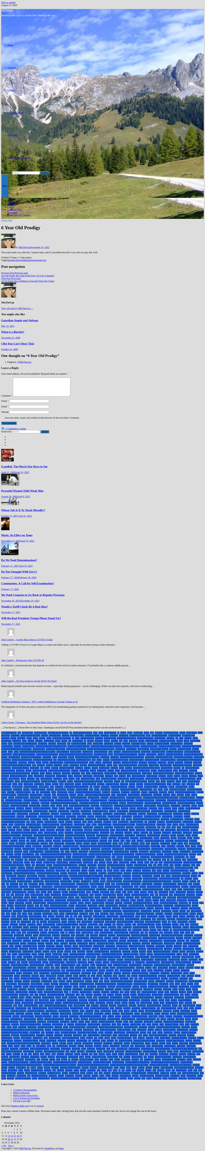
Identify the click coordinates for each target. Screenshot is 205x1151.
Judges (64, 919)
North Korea (174, 959)
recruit (65, 997)
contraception (63, 819)
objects (91, 962)
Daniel (19, 830)
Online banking (68, 965)
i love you (183, 903)
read (104, 994)
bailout (47, 767)
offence (106, 962)
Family (39, 862)
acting (29, 738)
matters (115, 938)
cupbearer (108, 827)
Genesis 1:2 (86, 881)
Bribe (14, 784)
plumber (52, 978)
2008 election (110, 732)
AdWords (16, 740)
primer (26, 986)
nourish (184, 959)
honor (92, 900)
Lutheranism (7, 935)
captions (50, 789)
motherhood (28, 951)
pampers (92, 967)
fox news (186, 873)
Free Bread (11, 876)
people (19, 973)
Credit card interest (50, 824)
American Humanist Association (16, 749)
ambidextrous (176, 743)
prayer (107, 981)
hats (12, 894)
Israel (30, 913)
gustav (118, 892)
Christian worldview (145, 800)
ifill (41, 905)
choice (194, 794)
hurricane (109, 903)
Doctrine (57, 840)
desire (188, 835)
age (69, 740)
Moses (198, 948)
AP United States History (125, 754)
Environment (28, 854)
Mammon (80, 935)
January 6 (83, 913)
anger (10, 751)
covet (114, 821)
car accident (60, 789)
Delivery (144, 832)
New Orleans (128, 957)
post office (36, 981)
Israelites (37, 913)
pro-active (91, 986)
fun (8, 878)
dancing (11, 830)
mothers (38, 951)
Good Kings (35, 886)
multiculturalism (101, 951)
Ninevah (72, 959)
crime (88, 824)
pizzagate (107, 975)
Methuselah (82, 943)
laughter (108, 924)
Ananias (173, 749)
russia (86, 1008)
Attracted (142, 762)
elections (182, 848)
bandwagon (104, 767)
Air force (99, 740)
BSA (61, 784)
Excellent (41, 859)
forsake (63, 873)
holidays (121, 897)
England (10, 854)
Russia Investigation (99, 1008)
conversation (103, 819)
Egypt (193, 846)
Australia (188, 762)
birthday (162, 776)
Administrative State (126, 738)
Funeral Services (92, 878)
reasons (194, 994)
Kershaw (5, 921)
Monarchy (23, 948)
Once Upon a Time (20, 965)
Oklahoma (140, 962)
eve (187, 857)
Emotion (134, 851)
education (171, 846)
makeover (65, 935)
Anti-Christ (6, 754)
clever (200, 805)
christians (35, 803)
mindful (18, 946)
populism (183, 978)
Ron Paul (141, 1005)
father (115, 862)
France (194, 873)
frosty (168, 876)
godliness (157, 884)
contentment (35, 819)
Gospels (185, 886)
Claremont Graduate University (128, 805)
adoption (170, 738)
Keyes (13, 921)
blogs (65, 778)
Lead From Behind (146, 924)
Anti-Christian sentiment (23, 754)
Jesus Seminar (35, 916)
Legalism (34, 927)
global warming (67, 884)
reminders (29, 1000)
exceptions (51, 859)
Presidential (153, 984)
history (71, 897)
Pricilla (190, 984)
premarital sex (181, 981)
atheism (31, 762)
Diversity (181, 838)
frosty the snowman (180, 876)
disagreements (93, 838)
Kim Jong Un (54, 921)
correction (189, 819)
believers (57, 773)
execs (59, 859)
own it (40, 967)
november (193, 959)
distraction (165, 838)
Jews (44, 916)
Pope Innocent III (152, 978)
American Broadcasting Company (106, 746)
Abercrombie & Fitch (30, 735)
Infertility (116, 908)
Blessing (31, 778)
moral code (123, 948)
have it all (19, 894)
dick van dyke (19, 838)
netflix (19, 957)
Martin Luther (22, 938)
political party (75, 978)
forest (192, 870)
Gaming (127, 878)
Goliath (196, 884)
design (173, 835)
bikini (70, 776)
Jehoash (119, 913)
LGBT (152, 927)
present (46, 984)
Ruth (112, 1008)
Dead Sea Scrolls (101, 830)
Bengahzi (66, 773)
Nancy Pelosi (24, 954)
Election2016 (131, 848)
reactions (97, 994)
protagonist (88, 989)
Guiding (95, 892)
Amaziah (126, 743)
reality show (157, 994)
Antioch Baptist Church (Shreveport (76, 754)
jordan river (152, 916)
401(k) (123, 732)
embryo (74, 851)
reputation (145, 1000)
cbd (37, 792)
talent (18, 260)
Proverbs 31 (137, 989)
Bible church (97, 773)
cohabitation (107, 808)
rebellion (14, 997)
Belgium (35, 773)
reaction (89, 994)
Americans (120, 749)
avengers (41, 765)
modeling (150, 946)
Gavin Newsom (8, 881)
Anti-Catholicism (192, 751)
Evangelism (179, 857)
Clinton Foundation (41, 808)
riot (194, 1002)
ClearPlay (185, 805)
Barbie (28, 770)
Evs (26, 859)
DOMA (140, 840)
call (91, 786)
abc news (5, 735)
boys (157, 781)
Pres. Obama (36, 984)
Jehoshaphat (129, 913)
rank (31, 994)
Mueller (89, 951)
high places (6, 897)
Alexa (186, 740)
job (71, 916)
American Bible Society (78, 746)
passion (181, 967)
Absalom (114, 735)
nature (179, 954)
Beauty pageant (165, 770)
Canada (139, 786)
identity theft (20, 905)
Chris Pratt (46, 797)
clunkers (78, 808)
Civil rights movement (79, 805)
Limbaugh (137, 930)
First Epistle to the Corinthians (30, 870)
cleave (194, 805)
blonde (71, 778)
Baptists (177, 767)
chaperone (153, 792)
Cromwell (161, 824)
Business (176, 784)
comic (174, 808)
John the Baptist (126, 916)
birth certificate (138, 776)
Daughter (50, 830)
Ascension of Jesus (66, 759)
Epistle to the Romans (145, 854)
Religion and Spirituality (142, 997)
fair (171, 859)
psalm (175, 989)
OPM (92, 965)
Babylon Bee (166, 765)
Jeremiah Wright (181, 913)
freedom (42, 876)
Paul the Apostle (73, 970)
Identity (10, 905)
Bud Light (69, 784)
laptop (39, 924)
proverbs (126, 989)
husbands (127, 903)
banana (94, 767)
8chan (146, 732)
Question (105, 992)
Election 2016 (42, 848)
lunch (187, 932)
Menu (4, 186)
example (32, 859)
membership (133, 940)
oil (133, 962)
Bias (83, 773)
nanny (34, 954)
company (54, 813)
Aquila (71, 757)
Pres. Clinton (24, 984)
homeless (11, 900)
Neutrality (27, 957)
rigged (156, 1002)
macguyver (19, 935)
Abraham (104, 735)
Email (5, 406)
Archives (11, 67)
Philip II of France (140, 973)
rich (138, 1002)
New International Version (72, 957)
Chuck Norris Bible (109, 803)
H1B (124, 892)
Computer (97, 813)
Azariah (83, 765)
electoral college (194, 848)
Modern (169, 946)
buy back (190, 784)
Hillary (34, 897)
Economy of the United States (136, 846)
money (41, 948)
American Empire (131, 746)
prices (183, 984)
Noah (93, 959)
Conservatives (114, 816)
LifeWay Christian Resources (89, 930)
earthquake (165, 843)
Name (5, 401)
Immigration (81, 905)
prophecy (40, 989)
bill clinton (88, 776)
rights (181, 1002)
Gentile (95, 881)
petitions (109, 973)
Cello (53, 792)
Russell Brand (76, 1008)
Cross (169, 824)
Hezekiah (190, 894)
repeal (52, 1000)
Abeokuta (15, 735)
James (62, 913)
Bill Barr (78, 776)
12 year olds (27, 732)
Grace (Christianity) (86, 889)
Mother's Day (15, 951)
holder (97, 897)
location (43, 932)
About (10, 45)
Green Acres (189, 889)
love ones (168, 932)
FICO (166, 865)
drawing (44, 843)
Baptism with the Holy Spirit (146, 767)
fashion (102, 862)
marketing (188, 935)
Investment (166, 911)
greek (179, 889)
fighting (178, 865)
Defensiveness (50, 832)
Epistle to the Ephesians (123, 854)
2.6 (70, 732)
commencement (40, 811)
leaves (4, 927)
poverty (61, 981)
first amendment (118, 867)
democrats (90, 835)
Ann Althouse (62, 751)
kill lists (43, 921)
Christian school (81, 800)
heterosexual (179, 894)
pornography (7, 981)
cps (145, 821)
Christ (54, 797)
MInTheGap (7, 10)
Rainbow (197, 992)
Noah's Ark (101, 959)
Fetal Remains (140, 865)
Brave (178, 781)
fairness (177, 859)
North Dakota (160, 959)
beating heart (144, 770)
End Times (167, 851)
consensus (81, 816)
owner (47, 967)
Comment (6, 395)
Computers (107, 813)
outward (190, 965)
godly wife (182, 884)
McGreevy (17, 940)
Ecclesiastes (194, 843)
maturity (179, 938)
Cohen (117, 808)
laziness (128, 924)
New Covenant (52, 957)
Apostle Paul (14, 757)
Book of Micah (152, 778)
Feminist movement (116, 865)
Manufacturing (123, 935)
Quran (133, 992)
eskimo (4, 857)
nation (66, 954)
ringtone (188, 1002)
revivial (131, 1002)
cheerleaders (62, 794)
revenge (110, 1002)
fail (168, 859)
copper (129, 819)
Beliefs (48, 773)
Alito (10, 743)
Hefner (120, 894)
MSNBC (81, 951)
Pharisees (126, 973)
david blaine (77, 830)
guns (112, 892)
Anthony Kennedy (175, 751)
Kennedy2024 (183, 919)
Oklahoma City (153, 962)
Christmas (45, 803)
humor (81, 903)
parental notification (125, 967)
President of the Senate (105, 984)
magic (35, 935)
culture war (88, 827)
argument (114, 757)
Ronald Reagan (154, 1005)
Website (5, 412)
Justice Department (103, 919)
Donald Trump (181, 840)
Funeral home (76, 878)
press (171, 984)
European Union (131, 857)
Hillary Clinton (45, 897)
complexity (86, 813)
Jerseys (200, 913)
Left (10, 927)
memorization (169, 940)
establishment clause (31, 857)
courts (90, 821)
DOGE (116, 840)
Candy (171, 786)
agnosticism (77, 740)
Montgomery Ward (109, 948)
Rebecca (5, 997)
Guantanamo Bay (77, 892)
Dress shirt (70, 843)
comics (181, 808)
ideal (201, 903)
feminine (82, 865)
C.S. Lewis (43, 786)
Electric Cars (7, 851)
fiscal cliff (50, 870)
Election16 (106, 848)
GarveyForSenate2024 (169, 878)
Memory (181, 940)
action (35, 738)
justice (90, 919)
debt (162, 830)
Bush (169, 784)
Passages (173, 967)
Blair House (14, 778)
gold (190, 884)
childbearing (146, 794)
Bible (88, 773)
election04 (64, 848)
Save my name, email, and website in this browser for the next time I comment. (42, 417)
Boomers (62, 781)
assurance (22, 762)
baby (115, 765)
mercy (56, 943)
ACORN (21, 738)
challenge (125, 792)
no (88, 959)
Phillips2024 (176, 973)
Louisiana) (153, 932)
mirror (75, 946)
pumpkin (32, 992)
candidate (163, 786)
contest (45, 819)
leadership (166, 924)
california (59, 786)
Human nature (39, 903)
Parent (113, 967)
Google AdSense (113, 886)
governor (62, 889)
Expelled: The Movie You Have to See (24, 466)
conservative (101, 816)
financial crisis (41, 867)
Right (162, 1002)
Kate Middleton (132, 919)
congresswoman (45, 816)
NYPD (24, 962)
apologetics (151, 754)
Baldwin (79, 767)
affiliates (39, 740)
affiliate (30, 740)
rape (36, 994)
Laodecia (31, 924)
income (194, 905)
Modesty (178, 946)
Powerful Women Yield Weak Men (22, 490)
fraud (200, 873)
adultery (188, 738)
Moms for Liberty (9, 948)
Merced (41, 943)
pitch (93, 975)
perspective (75, 973)
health (47, 894)
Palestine (64, 967)
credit (11, 824)
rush (29, 1008)
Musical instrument (162, 951)
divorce (22, 840)
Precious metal (140, 981)
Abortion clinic (77, 735)
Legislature (65, 927)
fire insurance (74, 867)
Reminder (19, 1000)
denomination (102, 835)
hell (156, 894)
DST (120, 843)
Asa (55, 759)
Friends (156, 876)
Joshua (168, 916)
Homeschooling (35, 900)
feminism (101, 865)
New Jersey (90, 957)
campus (131, 786)
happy (172, 892)
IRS (3, 913)
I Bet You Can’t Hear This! (17, 343)
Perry (35, 973)
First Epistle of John (184, 867)
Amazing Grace (138, 743)
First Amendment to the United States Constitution (150, 867)
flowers (99, 870)
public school (21, 992)
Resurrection (27, 1002)
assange (106, 759)
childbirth (157, 794)
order (109, 965)
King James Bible (125, 921)
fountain (127, 873)
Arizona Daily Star (164, 757)
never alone (38, 957)
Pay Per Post (92, 970)
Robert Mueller (31, 1005)
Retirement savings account (76, 1002)
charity (171, 792)
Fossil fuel (72, 873)
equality (192, 854)
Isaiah (14, 913)
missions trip (122, 946)
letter (119, 927)
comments (75, 811)
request (154, 1000)
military (4, 946)
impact (101, 905)
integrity (184, 908)
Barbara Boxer (8, 770)
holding (104, 897)
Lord (96, 932)
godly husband (170, 884)
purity (40, 992)
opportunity (101, 965)
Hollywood (145, 897)
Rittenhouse (6, 1005)
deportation (129, 835)
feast (160, 862)
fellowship (40, 865)
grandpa (111, 889)
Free (3, 876)
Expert (108, 859)
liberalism (167, 927)
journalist (190, 916)
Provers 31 (148, 989)
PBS (117, 970)
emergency (83, 851)
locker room (53, 932)
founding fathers (115, 873)
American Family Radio (169, 746)
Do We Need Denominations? (19, 560)
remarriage (168, 997)
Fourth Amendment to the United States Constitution (156, 873)
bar (182, 767)
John (80, 916)
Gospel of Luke (154, 886)
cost (28, 821)
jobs (75, 916)
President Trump (125, 984)
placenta (122, 975)
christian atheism (117, 797)
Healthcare (83, 894)
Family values (75, 862)
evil (12, 859)
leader (158, 924)
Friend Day (147, 876)
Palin (71, 967)
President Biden (86, 984)
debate (132, 830)
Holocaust (156, 897)
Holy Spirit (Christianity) (188, 897)
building (101, 784)
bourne (117, 781)
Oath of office (35, 962)
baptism (128, 767)
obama (45, 962)
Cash (165, 789)
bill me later (98, 776)
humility (73, 903)
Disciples (112, 838)
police (65, 978)
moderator (160, 946)
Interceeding (194, 908)
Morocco (168, 948)
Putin (66, 992)
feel (33, 865)
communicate (184, 811)
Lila (129, 930)
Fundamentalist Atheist (51, 878)
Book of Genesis (109, 778)
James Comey (71, 913)
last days (83, 924)
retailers (58, 1002)
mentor (23, 943)
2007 (95, 732)
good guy (23, 886)
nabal (3, 954)
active (49, 738)
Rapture (42, 994)
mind (11, 946)
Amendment (7, 746)
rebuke (28, 997)
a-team (182, 732)
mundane (126, 951)
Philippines (154, 973)
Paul (63, 970)
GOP (136, 886)
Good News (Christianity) (65, 886)
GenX (103, 881)
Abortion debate (92, 735)
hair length (163, 892)
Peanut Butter (125, 970)
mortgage (177, 948)
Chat (54, 794)
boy (123, 781)
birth (129, 776)
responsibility (7, 1002)
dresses (79, 843)
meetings (87, 940)
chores (4, 797)
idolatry (30, 905)
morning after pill (155, 948)
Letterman (127, 927)
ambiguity (188, 743)
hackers (143, 892)
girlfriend (14, 884)
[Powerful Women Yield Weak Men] (10, 485)
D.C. (173, 827)
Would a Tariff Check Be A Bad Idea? (24, 606)
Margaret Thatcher (139, 935)
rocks (70, 1005)
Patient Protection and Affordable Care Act (40, 970)
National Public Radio (111, 954)
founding (102, 873)
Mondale (33, 948)
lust (192, 932)
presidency (64, 984)
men (187, 940)
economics (47, 846)
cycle (168, 827)
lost (146, 932)
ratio (82, 994)
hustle (156, 903)
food (154, 870)
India (11, 908)
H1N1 (130, 892)
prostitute (67, 989)
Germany (176, 881)
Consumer (178, 816)
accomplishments (159, 735)
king (79, 921)
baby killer (143, 765)
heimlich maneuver (140, 894)
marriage (198, 935)
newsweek (6, 959)
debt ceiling (170, 830)
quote (127, 992)
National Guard (93, 954)
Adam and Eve (87, 738)
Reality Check (144, 994)
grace (73, 889)
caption (26, 789)
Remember (179, 997)
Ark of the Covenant (183, 757)
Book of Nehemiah (169, 778)
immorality (92, 905)
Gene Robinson (51, 881)
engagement (185, 851)
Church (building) (135, 803)
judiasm (71, 919)
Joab (67, 916)
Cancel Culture (151, 786)
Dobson (41, 840)
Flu (104, 870)
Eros (199, 854)
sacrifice (127, 1008)
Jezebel (51, 916)
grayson (119, 889)
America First (28, 746)
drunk (115, 843)
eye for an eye (140, 859)
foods (159, 870)
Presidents (164, 984)
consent (90, 816)
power (69, 981)
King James (110, 921)
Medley (79, 940)
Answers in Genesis (131, 751)
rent (36, 1000)
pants (98, 967)
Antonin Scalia (100, 754)
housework (193, 900)
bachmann (6, 767)
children (166, 794)
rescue (161, 1000)
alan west (133, 740)
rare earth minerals (55, 994)
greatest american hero (152, 889)
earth (147, 843)
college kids (142, 808)
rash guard (70, 994)
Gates (195, 878)
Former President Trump (47, 873)
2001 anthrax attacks (82, 732)
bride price (28, 784)
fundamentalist (33, 878)
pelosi (143, 970)
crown (182, 824)
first (108, 867)
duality (127, 843)
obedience (82, 962)
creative (198, 821)
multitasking (115, 951)
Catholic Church (23, 792)
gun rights (104, 892)
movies (60, 951)
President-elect (140, 984)
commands (6, 811)
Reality (133, 994)
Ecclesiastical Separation (12, 846)
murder (134, 951)
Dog (110, 840)
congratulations (8, 816)
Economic (37, 846)
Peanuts (136, 970)
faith (184, 859)
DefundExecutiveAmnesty (86, 832)
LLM (13, 932)
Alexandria (195, 740)
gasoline (188, 878)
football (166, 870)
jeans (97, 913)
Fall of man (18, 862)
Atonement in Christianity (76, 762)
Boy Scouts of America (136, 781)
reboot (22, 997)
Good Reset (84, 886)
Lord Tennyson (121, 932)
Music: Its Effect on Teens (16, 535)
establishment (15, 857)
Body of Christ (88, 778)
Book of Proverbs (187, 778)
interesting (17, 911)
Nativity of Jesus (131, 954)
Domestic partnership (154, 840)
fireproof (102, 867)
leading (175, 924)
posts (55, 981)
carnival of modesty (129, 789)
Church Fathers (169, 803)
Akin (125, 740)
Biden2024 (50, 776)
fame (33, 862)
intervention (78, 911)
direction (69, 838)
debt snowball (183, 830)
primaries (17, 986)
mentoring (32, 943)
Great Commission (133, 889)
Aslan (99, 759)
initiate (167, 908)
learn (187, 924)
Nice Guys (42, 959)
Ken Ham (161, 919)
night (65, 959)
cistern (59, 805)
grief (38, 892)
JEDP (112, 913)
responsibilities (185, 1000)
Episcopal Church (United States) (56, 854)
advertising (6, 740)
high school (17, 897)
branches (170, 781)
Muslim (175, 951)
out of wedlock (178, 965)
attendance (107, 762)
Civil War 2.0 (106, 805)
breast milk (6, 784)
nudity (4, 962)
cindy (52, 805)
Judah (25, 919)
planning (162, 975)
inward (175, 911)
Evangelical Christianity (162, 857)
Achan (13, 738)
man (87, 935)
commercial (85, 811)
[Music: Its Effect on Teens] (5, 529)
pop (136, 978)
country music (50, 821)
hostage (148, 900)
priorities (59, 986)
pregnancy (160, 981)
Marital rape (154, 935)
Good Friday (13, 886)
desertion (165, 835)
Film (193, 865)
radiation (174, 992)
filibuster (186, 865)
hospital (140, 900)
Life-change (69, 930)
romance (95, 1005)
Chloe (187, 794)
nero (14, 957)
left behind (17, 927)
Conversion (114, 819)
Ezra (150, 859)
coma (160, 808)
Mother (4, 951)
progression (183, 986)
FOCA (116, 870)
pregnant (170, 981)
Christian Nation (46, 800)
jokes (137, 916)
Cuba (9, 827)
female (49, 865)
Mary (40, 938)
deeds (40, 832)
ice (189, 903)
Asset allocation (136, 759)
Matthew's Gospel (166, 938)
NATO (142, 954)
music (31, 260)
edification (155, 846)
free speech (32, 876)
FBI (152, 862)
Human (28, 903)
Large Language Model (67, 924)
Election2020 (144, 848)
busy (183, 784)
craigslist (152, 821)
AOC (110, 754)
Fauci (146, 862)
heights (127, 894)
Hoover (111, 900)
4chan (130, 732)
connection (71, 816)
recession (36, 997)
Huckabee (19, 903)
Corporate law (177, 819)
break (184, 781)
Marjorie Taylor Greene (172, 935)
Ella (62, 851)
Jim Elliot (59, 916)
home (3, 900)
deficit (61, 832)
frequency (136, 876)
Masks (57, 938)
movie (53, 951)
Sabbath (118, 1008)
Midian (179, 943)
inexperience (95, 908)
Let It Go (112, 927)
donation (193, 840)
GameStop (118, 878)
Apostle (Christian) (174, 754)
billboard (109, 776)
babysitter (197, 765)
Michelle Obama (123, 943)
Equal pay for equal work (176, 854)
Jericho (192, 913)
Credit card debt (33, 824)
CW (163, 827)
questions (114, 992)
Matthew (123, 938)
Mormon (142, 948)
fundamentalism (17, 878)
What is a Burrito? (12, 332)
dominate (169, 840)
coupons (77, 821)
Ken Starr (171, 919)
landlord (5, 924)
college (132, 808)
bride (20, 784)
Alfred (4, 743)
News (197, 957)
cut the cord (150, 827)
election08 (75, 848)
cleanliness (175, 805)
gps (68, 889)
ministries (50, 946)
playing (42, 260)
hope (117, 900)
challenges (135, 792)
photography (7, 975)
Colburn (124, 808)
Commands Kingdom (22, 811)
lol (66, 932)
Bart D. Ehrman (39, 770)
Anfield (195, 749)
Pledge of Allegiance (30, 978)
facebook (156, 859)
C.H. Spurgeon (30, 786)
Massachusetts (96, 938)
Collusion (152, 808)
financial (30, 867)
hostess (155, 900)
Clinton (28, 808)
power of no (78, 981)
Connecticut (59, 816)
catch (3, 792)
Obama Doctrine (57, 962)
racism (161, 992)
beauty (154, 770)
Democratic (27, 835)
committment (157, 811)
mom (184, 946)
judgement (55, 919)
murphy (142, 951)
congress (20, 816)
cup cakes (98, 827)
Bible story (147, 773)
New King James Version (109, 957)
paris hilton (163, 967)
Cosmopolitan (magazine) (13, 821)
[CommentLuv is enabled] (15, 428)
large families (49, 924)
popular (164, 978)
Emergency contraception (101, 851)
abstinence (124, 735)
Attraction (152, 762)
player (197, 975)
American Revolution (76, 749)
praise (95, 981)
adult (181, 738)
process (135, 986)
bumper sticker (112, 784)
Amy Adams (143, 749)
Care (91, 789)
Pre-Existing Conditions (121, 981)
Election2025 (170, 848)
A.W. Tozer (191, 732)
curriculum (139, 827)
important (123, 905)
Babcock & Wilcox (97, 765)
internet (54, 911)
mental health (13, 943)
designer (181, 835)
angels (4, 751)
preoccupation (195, 981)
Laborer (192, 921)
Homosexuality (74, 900)
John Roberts (112, 916)
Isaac (8, 913)
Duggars (135, 843)
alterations (108, 743)
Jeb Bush (104, 913)
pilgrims (83, 975)
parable (105, 967)
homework (49, 900)
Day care (88, 830)
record (58, 997)
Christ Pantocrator (78, 797)
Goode (93, 886)
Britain (48, 784)
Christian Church (134, 797)
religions (159, 997)
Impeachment (111, 905)
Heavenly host (109, 894)
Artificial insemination (21, 759)
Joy (197, 916)
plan (129, 975)
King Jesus (139, 921)
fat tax (109, 862)
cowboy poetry (136, 821)
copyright (164, 819)
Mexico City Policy (105, 943)
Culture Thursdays (73, 827)
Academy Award (137, 735)
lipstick (165, 930)
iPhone (182, 911)
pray (101, 981)
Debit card (140, 830)
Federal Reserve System (12, 865)
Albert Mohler (151, 740)
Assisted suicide (152, 759)
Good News (47, 886)
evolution (19, 859)
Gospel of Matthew (171, 886)
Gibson (185, 881)
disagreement (79, 838)
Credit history (66, 824)
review (117, 1002)
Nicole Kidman (55, 959)
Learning (194, 924)
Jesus (13, 916)
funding (66, 878)
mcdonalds (6, 940)
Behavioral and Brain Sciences (15, 773)
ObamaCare (71, 962)
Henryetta (163, 894)
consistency (126, 816)
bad (42, 767)
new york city (187, 957)
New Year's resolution (160, 957)
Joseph (161, 916)
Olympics (196, 962)
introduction (146, 911)
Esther (68, 857)
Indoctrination (81, 908)
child (23, 260)
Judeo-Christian (36, 919)
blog (37, 778)
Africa (58, 740)
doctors (48, 840)
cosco (197, 819)
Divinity (14, 840)
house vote (171, 900)
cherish (80, 794)
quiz (122, 992)
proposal (58, 989)
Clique (54, 808)
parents (148, 967)
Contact (11, 90)
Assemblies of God (119, 759)
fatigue (140, 862)
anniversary (87, 751)
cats (33, 792)
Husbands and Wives (143, 903)
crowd (175, 824)
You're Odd (6, 220)
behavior (193, 770)
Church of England (19, 805)
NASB (48, 954)
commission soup (100, 811)
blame (23, 778)
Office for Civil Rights (120, 962)
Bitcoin (184, 776)
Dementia (166, 832)
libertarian (177, 927)
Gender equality (24, 881)
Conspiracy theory (152, 816)
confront (195, 813)
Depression (141, 835)
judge (47, 919)
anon (110, 751)
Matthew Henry (149, 938)
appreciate (62, 757)
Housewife (182, 900)
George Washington (132, 881)
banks (121, 767)
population (174, 978)
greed (173, 889)
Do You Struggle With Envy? (19, 571)
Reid (95, 997)
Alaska (141, 740)
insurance (175, 908)
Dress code (59, 843)
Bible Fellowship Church (129, 773)
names (15, 954)
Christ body (63, 797)
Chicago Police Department (97, 794)
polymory (124, 978)
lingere (145, 930)
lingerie (153, 930)
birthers (177, 776)
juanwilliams (16, 919)
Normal (120, 959)
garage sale (137, 878)
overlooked (6, 967)
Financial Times (56, 867)
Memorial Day (156, 940)
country (40, 821)
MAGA (28, 935)
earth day (155, 843)
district (173, 838)
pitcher (99, 975)
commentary (63, 811)
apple (54, 757)
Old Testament (168, 962)
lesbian (90, 927)
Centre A (106, 792)
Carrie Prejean (146, 789)
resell (167, 1000)
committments (170, 811)
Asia (94, 759)
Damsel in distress (190, 827)
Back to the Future (20, 767)
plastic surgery (174, 975)
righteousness (171, 1002)
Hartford (191, 892)
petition (100, 973)
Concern (142, 813)
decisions (5, 832)
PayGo (102, 970)
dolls (133, 840)
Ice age (195, 903)
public (188, 989)
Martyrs (33, 938)
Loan (18, 932)
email (67, 851)
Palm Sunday (81, 967)
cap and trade (181, 786)
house (162, 900)
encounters (144, 851)
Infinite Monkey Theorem (133, 908)
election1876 (118, 848)
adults (195, 738)
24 (118, 732)
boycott (151, 781)
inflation (150, 908)
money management (54, 948)
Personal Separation (59, 973)
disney (156, 838)
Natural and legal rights (165, 954)
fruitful (194, 876)
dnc (28, 840)
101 (19, 732)
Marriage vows (8, 938)
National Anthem (77, 954)
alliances (52, 743)
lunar (182, 932)
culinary (16, 827)
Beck (175, 770)
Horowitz (124, 900)
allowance (61, 743)
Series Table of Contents (18, 157)
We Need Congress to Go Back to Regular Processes (33, 595)
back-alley (34, 767)
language (14, 924)
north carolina (147, 959)
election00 (54, 848)
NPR (200, 959)
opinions (85, 965)
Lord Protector (106, 932)
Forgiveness (7, 873)
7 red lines (138, 732)
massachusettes (82, 938)
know (174, 921)
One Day (49, 965)
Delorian (157, 832)
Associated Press (168, 759)
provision (167, 989)
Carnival (115, 789)
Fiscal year (60, 870)
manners (112, 935)
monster (95, 948)
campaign (105, 786)
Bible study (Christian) (163, 773)
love (161, 932)
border (70, 781)
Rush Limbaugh (39, 1008)
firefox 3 (93, 867)
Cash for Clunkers (177, 789)
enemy (175, 851)
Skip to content (8, 2)
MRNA (67, 951)
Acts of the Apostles (61, 738)
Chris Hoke (35, 797)
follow (129, 870)
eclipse (28, 846)
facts (164, 859)
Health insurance (70, 894)
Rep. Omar (44, 1000)
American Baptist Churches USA (51, 746)
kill (37, 921)
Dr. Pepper (20, 843)
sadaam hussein (148, 1008)
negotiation (194, 954)
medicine (60, 940)
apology (161, 754)
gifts (3, 884)
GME (107, 884)
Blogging (57, 778)
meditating (70, 940)
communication (8, 813)
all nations (42, 743)
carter (160, 789)
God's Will (136, 884)
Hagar (151, 892)
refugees (82, 997)
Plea (11, 978)
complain (76, 813)
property (31, 989)
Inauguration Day (182, 905)
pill (88, 975)
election (18, 848)
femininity (92, 865)
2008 (100, 732)
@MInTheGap (24, 362)
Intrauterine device (131, 911)
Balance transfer (66, 767)
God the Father (123, 884)
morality (133, 948)
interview (88, 911)
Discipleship (123, 838)
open (78, 965)
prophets (49, 989)
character (163, 792)
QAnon (75, 992)
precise (151, 981)
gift (198, 881)
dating (42, 830)
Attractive (162, 762)
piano (36, 260)
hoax (77, 897)
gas (182, 878)
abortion (65, 735)
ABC (200, 732)
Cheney (72, 794)
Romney (132, 1005)
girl (7, 884)
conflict (186, 813)
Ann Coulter (76, 751)
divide (190, 838)
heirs (152, 894)
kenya (193, 919)
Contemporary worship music (15, 819)
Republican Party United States (113, 1000)
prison (75, 986)
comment (52, 811)
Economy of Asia (70, 846)
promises (22, 989)
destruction (6, 838)
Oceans (98, 962)
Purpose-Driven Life (53, 992)
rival (15, 1005)
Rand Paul (24, 994)
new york (176, 957)
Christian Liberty (187, 797)
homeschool (22, 900)
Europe (119, 857)
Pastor (197, 967)
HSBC (4, 903)
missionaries (99, 946)
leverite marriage (140, 927)
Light (106, 930)
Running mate (8, 1008)
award (66, 765)
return (92, 1002)
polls (106, 978)
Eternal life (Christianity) (83, 857)
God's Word (147, 884)
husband (119, 903)
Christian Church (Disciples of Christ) (160, 797)
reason (187, 994)
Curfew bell (119, 827)
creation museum (174, 821)
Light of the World (118, 930)
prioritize (68, 986)
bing (116, 776)
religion (126, 997)
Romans (112, 1005)
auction (170, 762)
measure (45, 940)
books (17, 781)
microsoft (145, 943)
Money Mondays (73, 948)
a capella (159, 732)
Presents (54, 984)
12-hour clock (40, 732)
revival (124, 1002)
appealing (46, 757)
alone (89, 743)
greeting (31, 892)
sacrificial (135, 1008)
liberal (159, 927)
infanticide (106, 908)
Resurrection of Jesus (44, 1002)
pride (196, 984)
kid (26, 260)
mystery (199, 951)
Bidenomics (61, 776)
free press (21, 876)
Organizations (135, 965)
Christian (104, 797)
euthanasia (145, 857)
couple (61, 821)
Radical (182, 992)
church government (186, 803)
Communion (22, 813)
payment (110, 970)
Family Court (49, 862)
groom (44, 892)
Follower (137, 870)
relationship (103, 997)
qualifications (85, 992)
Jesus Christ (22, 916)
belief (42, 773)
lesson (97, 927)
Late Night (93, 924)
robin (41, 1005)
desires (194, 835)
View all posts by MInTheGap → (17, 308)
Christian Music (30, 800)
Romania (103, 1005)
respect (173, 1000)
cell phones (45, 792)
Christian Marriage (14, 800)
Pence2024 (158, 970)
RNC (20, 1005)
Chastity (47, 794)
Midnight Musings (191, 943)
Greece (167, 889)
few (155, 865)
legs (78, 927)
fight (171, 865)
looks (78, 932)
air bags (90, 740)
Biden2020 (39, 776)
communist (34, 813)
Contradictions (77, 819)
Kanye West (118, 919)
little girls (5, 932)
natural (149, 954)
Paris (154, 967)
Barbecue (20, 770)
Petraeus (117, 973)
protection (99, 989)
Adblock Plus (110, 738)
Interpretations (65, 911)
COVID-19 (123, 821)
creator (4, 824)
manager (94, 935)
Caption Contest (38, 789)
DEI (112, 832)
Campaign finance (119, 786)
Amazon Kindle (161, 743)
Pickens (61, 975)
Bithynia (193, 776)
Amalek (117, 743)
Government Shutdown (46, 889)
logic (62, 932)
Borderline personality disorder (88, 781)
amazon (150, 743)
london (71, 932)
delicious (128, 832)
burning (139, 784)
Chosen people (22, 797)
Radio (189, 992)
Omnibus (5, 965)
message (64, 943)
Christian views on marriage (121, 800)
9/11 (152, 732)
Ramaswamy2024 (9, 994)
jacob (55, 913)
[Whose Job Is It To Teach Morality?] (10, 504)
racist (166, 992)
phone (186, 973)
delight (136, 832)
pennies (176, 970)
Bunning (124, 784)
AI (85, 740)
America (17, 746)
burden (132, 784)
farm (96, 862)
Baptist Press (167, 767)
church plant (35, 805)
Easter (174, 843)
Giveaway (33, 884)
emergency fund (121, 851)
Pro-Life (111, 986)
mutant (182, 951)
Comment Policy (15, 112)
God (113, 884)
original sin (147, 965)
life (50, 930)
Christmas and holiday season (64, 803)
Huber (11, 903)
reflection (72, 997)
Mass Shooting (67, 938)
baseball (75, 770)
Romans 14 (122, 1005)
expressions (117, 859)
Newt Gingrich (19, 959)
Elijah (26, 851)
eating (180, 843)
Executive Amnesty (72, 859)
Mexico (92, 943)
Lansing (22, 924)
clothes (61, 808)
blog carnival (46, 778)
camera (96, 786)
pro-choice (102, 986)
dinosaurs (48, 838)
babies (109, 765)
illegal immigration (59, 905)
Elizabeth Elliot (36, 851)
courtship (98, 821)
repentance (61, 1000)
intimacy (98, 911)
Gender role (38, 881)
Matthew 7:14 (135, 938)
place (115, 975)
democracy (177, 832)
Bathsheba (102, 770)
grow (49, 892)
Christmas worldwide (89, 803)
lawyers (120, 924)
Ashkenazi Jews (83, 759)
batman (110, 770)
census (71, 792)
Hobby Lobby (87, 897)
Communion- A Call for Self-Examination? (27, 583)
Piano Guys (51, 975)
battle (117, 770)
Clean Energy (163, 805)
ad (73, 738)
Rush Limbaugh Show (58, 1008)
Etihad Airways (103, 857)
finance (13, 867)
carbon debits (81, 789)
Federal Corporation (172, 862)
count (33, 821)
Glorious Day (82, 884)
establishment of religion (53, 857)
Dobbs (33, 840)
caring (97, 789)
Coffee (98, 808)
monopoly (86, 948)
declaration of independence (24, 832)
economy (57, 846)
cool (123, 819)
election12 (96, 848)
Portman (18, 981)
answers (117, 751)
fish (68, 870)
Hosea (133, 900)
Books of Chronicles (30, 781)
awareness (74, 765)
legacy (26, 927)
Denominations (116, 835)
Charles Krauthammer (185, 792)
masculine (48, 938)
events (192, 857)
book (97, 778)
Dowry (4, 843)
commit (112, 811)
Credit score (79, 824)
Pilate (75, 975)
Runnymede (21, 1008)
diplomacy (59, 838)
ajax (121, 740)
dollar (128, 840)
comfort (167, 808)
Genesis (76, 881)
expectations (88, 859)
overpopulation (19, 967)
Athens (45, 762)
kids (34, 921)
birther (170, 776)
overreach (32, 967)
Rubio (175, 1005)
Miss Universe (85, 946)
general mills (66, 881)
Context (53, 819)
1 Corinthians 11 (9, 732)
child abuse (121, 794)
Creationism (188, 821)
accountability (174, 735)
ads (176, 738)
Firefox (84, 867)
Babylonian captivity (182, 765)
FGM (160, 865)
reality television (171, 994)
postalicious (46, 981)
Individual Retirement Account (59, 908)
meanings (36, 940)
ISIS (19, 913)
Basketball (84, 770)
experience (99, 859)
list (171, 930)
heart (91, 894)
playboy (190, 975)
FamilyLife (88, 862)
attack (92, 762)
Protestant (109, 989)
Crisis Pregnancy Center (123, 824)
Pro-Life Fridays (124, 986)
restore (17, 1002)
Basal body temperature (59, 770)
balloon (87, 767)
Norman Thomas (132, 959)
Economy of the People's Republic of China (100, 846)
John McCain (99, 916)
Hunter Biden (98, 903)
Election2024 (157, 848)
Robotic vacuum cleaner (55, 1005)
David (68, 830)
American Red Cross (55, 749)
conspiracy (138, 816)
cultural (24, 827)
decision (194, 830)
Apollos (141, 754)
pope (140, 978)
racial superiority (149, 992)
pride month (7, 986)
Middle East (169, 943)
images (71, 905)
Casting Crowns (194, 789)
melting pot (112, 940)
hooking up (101, 900)
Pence (150, 970)
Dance (4, 830)
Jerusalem (6, 916)
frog (163, 876)
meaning (27, 940)
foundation (83, 873)
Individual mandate (35, 908)
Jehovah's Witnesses (145, 913)
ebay (186, 843)
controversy (90, 819)
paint (57, 967)
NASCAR (57, 954)
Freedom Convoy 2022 (57, 876)
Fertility (129, 865)
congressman (31, 816)
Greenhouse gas (19, 892)
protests (118, 989)
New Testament (142, 957)
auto (34, 765)
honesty (85, 900)
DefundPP (105, 832)
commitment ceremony (139, 811)
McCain (188, 938)
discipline (134, 838)
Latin (100, 924)
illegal (46, 905)
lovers (176, 932)
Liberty (185, 927)
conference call (165, 813)
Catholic (11, 792)
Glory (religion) (96, 884)
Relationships (116, 997)
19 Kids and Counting (58, 732)
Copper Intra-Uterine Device (146, 819)
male (73, 935)
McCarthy (197, 938)
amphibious (131, 749)
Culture (60, 827)
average (49, 765)
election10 (85, 848)
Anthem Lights (158, 751)
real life (126, 994)
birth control (152, 776)
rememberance (192, 997)
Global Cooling (52, 884)
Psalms (181, 989)
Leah (181, 924)
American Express (149, 746)
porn (190, 978)
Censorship (62, 792)
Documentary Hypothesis (86, 840)
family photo (62, 862)
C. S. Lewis (17, 786)
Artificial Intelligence (43, 759)
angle (16, 751)
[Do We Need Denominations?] (9, 554)
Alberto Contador (167, 740)
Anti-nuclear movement (47, 754)
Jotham (182, 916)
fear (156, 862)
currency (130, 827)
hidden (199, 894)
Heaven (98, 894)
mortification (188, 948)
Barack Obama (192, 767)
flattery (84, 870)
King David (87, 921)
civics (65, 805)
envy (37, 854)
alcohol (179, 740)
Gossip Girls (195, 886)
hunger (87, 903)
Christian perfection (64, 800)
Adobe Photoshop (145, 738)
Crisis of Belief (104, 824)
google (101, 886)
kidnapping (26, 921)
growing (57, 892)
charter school (36, 794)
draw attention (33, 843)
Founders (93, 873)
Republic (83, 1000)
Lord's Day (134, 932)
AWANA (57, 765)
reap (182, 994)
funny (103, 878)
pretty (177, 984)
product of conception (158, 986)
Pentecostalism (8, 973)
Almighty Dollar (78, 743)
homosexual (60, 900)
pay (83, 970)
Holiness (130, 897)
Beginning (183, 770)
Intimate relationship (112, 911)
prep (3, 984)
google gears (127, 886)
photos (17, 975)
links (159, 930)
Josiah (175, 916)
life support (57, 930)
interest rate (6, 911)
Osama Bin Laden (162, 965)
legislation (55, 927)
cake (52, 786)
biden (30, 776)
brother (55, 784)
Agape (64, 740)
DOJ (122, 840)
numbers (12, 962)
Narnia (41, 954)
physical (35, 975)
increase (5, 908)
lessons (103, 927)
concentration (119, 813)
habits (136, 892)
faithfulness (6, 862)
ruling (198, 1005)
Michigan (136, 943)
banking (114, 767)
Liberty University (29, 930)
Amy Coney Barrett (159, 749)
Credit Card (19, 824)
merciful (49, 943)
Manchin (103, 935)
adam (77, 738)
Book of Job (123, 778)
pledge (17, 978)
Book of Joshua (137, 778)
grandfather (101, 889)
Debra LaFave (153, 830)
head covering (37, 894)
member (122, 940)
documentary (68, 840)
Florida (91, 870)
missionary (110, 946)
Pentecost (185, 970)
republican (93, 1000)
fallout (27, 862)
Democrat (187, 832)
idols (37, 905)
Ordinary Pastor (120, 965)
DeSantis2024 (153, 835)
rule (180, 1005)
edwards (180, 846)
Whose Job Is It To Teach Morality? (23, 510)
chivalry (180, 794)
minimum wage (29, 946)
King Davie (98, 921)
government (29, 889)
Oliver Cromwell (183, 962)
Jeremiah (168, 913)
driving (86, 843)
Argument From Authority (131, 757)
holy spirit (171, 897)
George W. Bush (114, 881)
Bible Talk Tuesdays (184, 773)
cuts (159, 827)
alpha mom (98, 743)
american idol (38, 749)
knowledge (182, 921)
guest (88, 892)
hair (156, 892)
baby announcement (127, 765)
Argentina (105, 757)
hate (8, 894)
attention (117, 762)
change (144, 792)
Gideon (192, 881)
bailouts (55, 767)
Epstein (159, 854)
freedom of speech (112, 876)
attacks (98, 762)
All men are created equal (25, 743)
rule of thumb (188, 1005)
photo (192, 973)
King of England (153, 921)
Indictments (20, 908)
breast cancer (194, 781)
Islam (24, 913)
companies (45, 813)
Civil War (94, 805)
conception (132, 813)
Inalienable (168, 905)
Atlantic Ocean (56, 762)
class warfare (150, 805)
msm (74, 951)
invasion (156, 911)
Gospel (142, 886)
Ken (154, 919)
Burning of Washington (155, 784)
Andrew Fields (184, 749)
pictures (68, 975)
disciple (104, 838)
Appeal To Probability (31, 757)
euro (113, 857)
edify (163, 846)
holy (164, 897)
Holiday (112, 897)
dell (150, 832)
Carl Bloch (105, 789)
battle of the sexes (129, 770)
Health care (55, 894)
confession (178, 813)
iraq (188, 911)
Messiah (72, 943)
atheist (39, 762)
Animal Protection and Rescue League (37, 751)
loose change (87, 932)
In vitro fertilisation (154, 905)
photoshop (26, 975)
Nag (9, 954)
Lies (46, 930)
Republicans (134, 1000)
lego (74, 927)
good (3, 886)
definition (68, 832)
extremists (128, 859)
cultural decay (35, 827)
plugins (44, 978)
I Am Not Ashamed (168, 903)
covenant (107, 821)
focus (122, 870)
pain (52, 967)
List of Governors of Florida (186, 930)
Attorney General (129, 762)
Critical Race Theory (146, 824)
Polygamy (114, 978)
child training (134, 794)
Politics (95, 978)
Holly (137, 897)
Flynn (110, 870)
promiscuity (12, 989)
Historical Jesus (60, 897)
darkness (35, 830)
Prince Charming (37, 986)
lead (134, 924)
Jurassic (79, 919)
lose (142, 932)
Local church (33, 932)
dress (51, 843)
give (26, 884)
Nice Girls (31, 959)
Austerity (179, 762)
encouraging (155, 851)
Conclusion (151, 813)
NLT (84, 959)
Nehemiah (6, 957)
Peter (94, 973)
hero (171, 894)
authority (197, 762)
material (108, 938)
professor (173, 986)
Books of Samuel (49, 781)
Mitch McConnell (136, 946)
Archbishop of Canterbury (87, 757)
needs (185, 954)
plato (183, 975)
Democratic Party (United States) (48, 835)
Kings (164, 921)
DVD (142, 843)
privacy (82, 986)
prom (3, 989)
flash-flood (75, 870)
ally (68, 743)
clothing (69, 808)
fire (65, 867)
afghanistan (49, 740)
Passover (189, 967)
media (52, 940)
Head (27, 894)
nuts (18, 962)
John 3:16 (87, 916)
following (146, 870)
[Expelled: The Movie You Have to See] (7, 461)
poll (102, 978)
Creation (161, 821)
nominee (112, 959)
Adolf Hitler (160, 738)
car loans (70, 789)
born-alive (108, 781)
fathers (133, 862)
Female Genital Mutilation (65, 865)
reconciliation (48, 997)
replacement (72, 1000)
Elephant (18, 851)
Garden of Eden (150, 878)
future (109, 878)
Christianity (160, 800)
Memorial (143, 940)
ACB (148, 735)
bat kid (93, 770)
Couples (69, 821)
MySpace (190, 951)
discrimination (146, 838)
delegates (119, 832)
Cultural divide (49, 827)
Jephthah (159, 913)
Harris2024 (180, 892)
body (77, 778)
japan (91, 913)
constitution (167, 816)
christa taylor (93, 797)
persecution (44, 973)
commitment (122, 811)
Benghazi (75, 773)
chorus (11, 797)
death (112, 830)
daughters (60, 830)
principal (50, 986)
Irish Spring (196, 911)
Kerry (199, 919)
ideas (3, 905)
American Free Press (191, 746)
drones (93, 843)
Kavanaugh (145, 919)
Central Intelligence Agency (88, 792)
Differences (31, 838)
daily (179, 827)
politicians (87, 978)
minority (59, 946)
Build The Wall (89, 784)
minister (41, 946)
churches (45, 805)
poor (131, 978)
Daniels (26, 830)
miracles (68, 946)
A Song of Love (171, 732)
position (26, 981)
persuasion (86, 973)
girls (21, 884)
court (84, 821)
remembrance (7, 1000)
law (114, 924)
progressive (195, 986)
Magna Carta (45, 935)
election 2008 (28, 848)
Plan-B (134, 975)
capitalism (17, 789)
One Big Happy (36, 965)
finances (21, 867)
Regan (89, 997)
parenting (140, 967)
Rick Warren (146, 1002)
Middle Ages (157, 943)
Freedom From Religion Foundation (86, 876)
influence (159, 908)
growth (64, 892)
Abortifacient (54, 735)
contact (187, 816)
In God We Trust (136, 905)
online (57, 965)
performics (28, 973)
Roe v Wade (79, 1005)
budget (78, 784)
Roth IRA (166, 1005)
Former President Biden (24, 873)
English (17, 854)
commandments (192, 808)
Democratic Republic (75, 835)
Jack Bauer (47, 913)
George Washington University (157, 881)
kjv (169, 921)
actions (42, 738)
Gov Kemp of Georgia (12, 889)
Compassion (65, 813)
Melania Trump (99, 940)
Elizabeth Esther (52, 851)
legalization (44, 927)
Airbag (107, 740)
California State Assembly (76, 786)
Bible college (110, 773)
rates (77, 994)
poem (59, 978)
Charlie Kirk (23, 794)
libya (41, 930)
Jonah (143, 916)
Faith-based (192, 859)
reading (110, 994)
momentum (193, 946)
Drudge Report (104, 843)
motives (46, 951)
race (139, 992)
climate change (8, 808)
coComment (88, 808)
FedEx (28, 865)
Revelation (100, 1002)
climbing (20, 808)
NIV (79, 959)
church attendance (152, 803)
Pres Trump (11, 984)
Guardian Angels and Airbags (19, 320)
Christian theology (98, 800)
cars (155, 789)
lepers (83, 927)
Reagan (118, 994)
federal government (192, 862)
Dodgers (103, 840)
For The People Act (179, 870)
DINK (41, 838)
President (74, 984)
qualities (96, 992)
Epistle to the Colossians (99, 854)
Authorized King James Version (16, 765)
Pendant (168, 970)
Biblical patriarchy (18, 776)
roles (88, 1005)
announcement (101, 751)
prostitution (77, 989)
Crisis (94, 824)
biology (122, 776)
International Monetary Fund (36, 911)
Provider (158, 989)
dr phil (12, 843)
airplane (114, 740)
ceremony (115, 792)
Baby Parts (154, 765)
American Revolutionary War (101, 749)
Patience (15, 970)
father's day (124, 862)
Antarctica (146, 751)
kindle (64, 921)
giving (42, 884)
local (24, 932)
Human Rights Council (58, 903)
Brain (163, 781)
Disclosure (12, 135)
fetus (150, 865)
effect (187, 846)
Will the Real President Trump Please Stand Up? (31, 618)
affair (24, 740)
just (85, 919)
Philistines (165, 973)
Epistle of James (80, 854)
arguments (150, 757)
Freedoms (126, 876)
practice (88, 981)
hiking (27, 897)
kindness (72, 921)
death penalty (122, 830)
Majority (56, 935)
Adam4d (99, 738)
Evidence (5, 859)
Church (122, 803)
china (173, 794)
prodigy (12, 260)
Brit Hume (39, 784)
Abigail (44, 735)
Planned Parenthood (147, 975)
